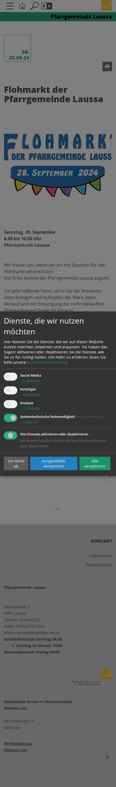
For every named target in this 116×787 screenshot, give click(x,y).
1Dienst (29, 422)
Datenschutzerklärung (47, 362)
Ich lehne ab (16, 463)
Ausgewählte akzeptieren (53, 463)
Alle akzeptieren (94, 463)
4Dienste (30, 394)
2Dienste (30, 380)
